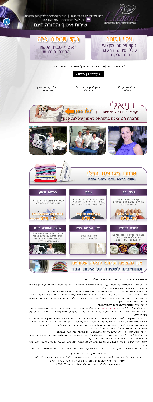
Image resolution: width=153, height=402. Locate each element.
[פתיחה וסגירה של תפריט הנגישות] (6, 21)
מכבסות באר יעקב (108, 308)
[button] (88, 19)
